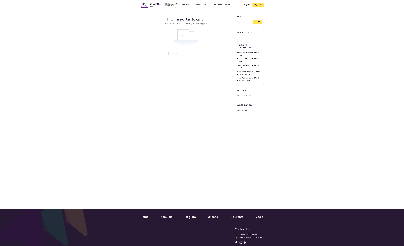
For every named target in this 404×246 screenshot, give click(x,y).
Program (190, 217)
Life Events (236, 217)
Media (259, 217)
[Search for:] (186, 53)
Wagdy (239, 53)
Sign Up (258, 5)
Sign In (246, 5)
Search (240, 16)
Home (144, 217)
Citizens (213, 217)
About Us (166, 217)
